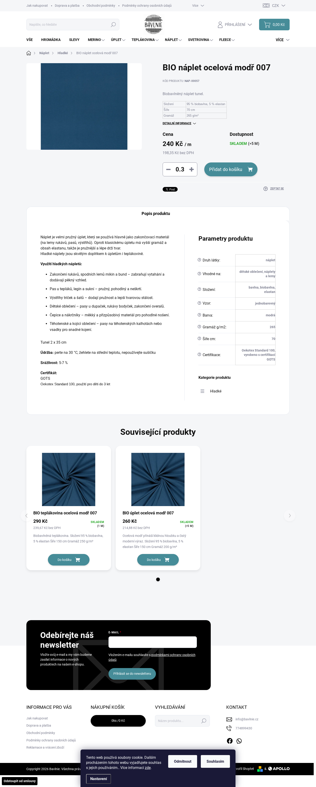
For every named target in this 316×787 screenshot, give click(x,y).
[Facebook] (229, 740)
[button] (158, 579)
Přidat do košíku (225, 169)
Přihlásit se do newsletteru (132, 673)
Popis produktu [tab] (156, 213)
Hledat (113, 24)
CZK (275, 5)
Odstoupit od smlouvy (20, 781)
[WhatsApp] (238, 740)
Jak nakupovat (37, 5)
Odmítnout (182, 761)
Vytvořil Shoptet (242, 769)
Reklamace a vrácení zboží (45, 747)
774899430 (243, 728)
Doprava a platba (67, 5)
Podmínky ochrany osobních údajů (147, 5)
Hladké (215, 391)
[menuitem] (31, 40)
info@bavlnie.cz (246, 719)
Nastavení (98, 779)
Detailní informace (177, 123)
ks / (118, 720)
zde (148, 767)
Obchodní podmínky (101, 5)
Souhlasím (215, 761)
